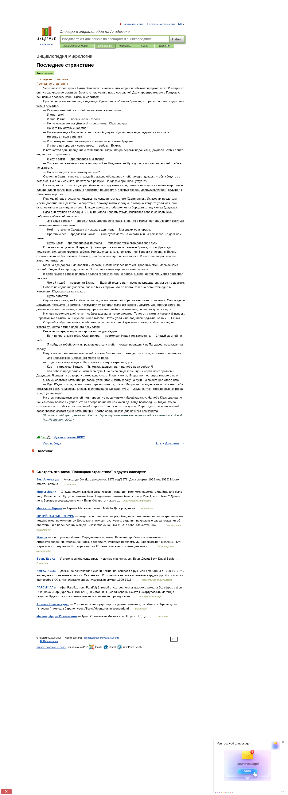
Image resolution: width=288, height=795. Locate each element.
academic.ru (46, 44)
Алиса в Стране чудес (52, 604)
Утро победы (52, 443)
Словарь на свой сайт (161, 24)
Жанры (41, 537)
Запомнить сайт (133, 24)
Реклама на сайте (109, 637)
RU (180, 24)
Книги (144, 45)
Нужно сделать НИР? (69, 437)
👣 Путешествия (49, 641)
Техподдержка (91, 637)
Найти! (177, 39)
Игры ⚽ (164, 45)
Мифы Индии (46, 491)
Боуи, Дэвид (45, 558)
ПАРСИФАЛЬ (46, 587)
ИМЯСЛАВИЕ (46, 570)
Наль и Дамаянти (167, 443)
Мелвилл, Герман (49, 508)
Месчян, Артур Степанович (56, 616)
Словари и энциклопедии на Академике (95, 31)
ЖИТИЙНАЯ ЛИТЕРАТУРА (55, 516)
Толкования (105, 45)
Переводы (125, 45)
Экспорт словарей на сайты (51, 647)
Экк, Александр (47, 479)
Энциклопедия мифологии (77, 45)
